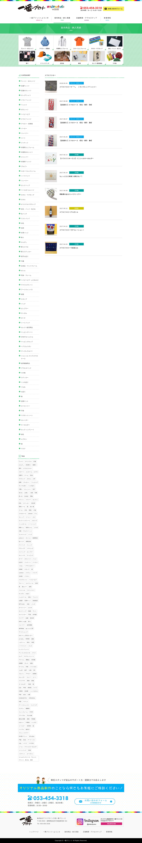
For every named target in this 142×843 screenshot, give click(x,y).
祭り (22, 237)
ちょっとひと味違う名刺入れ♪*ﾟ (71, 176)
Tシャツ (21, 461)
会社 (24, 694)
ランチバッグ (22, 534)
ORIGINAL (32, 698)
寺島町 (21, 569)
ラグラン (28, 572)
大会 (20, 743)
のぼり (23, 391)
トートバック (25, 322)
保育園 (33, 659)
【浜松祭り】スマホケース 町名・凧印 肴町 (76, 140)
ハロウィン (22, 642)
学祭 (27, 666)
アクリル (21, 659)
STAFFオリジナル (27, 337)
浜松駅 (26, 691)
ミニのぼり (24, 382)
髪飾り (35, 465)
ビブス (36, 472)
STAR (31, 712)
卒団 (24, 687)
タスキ (30, 607)
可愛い (21, 489)
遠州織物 (29, 625)
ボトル (23, 270)
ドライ (34, 653)
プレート (21, 583)
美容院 (29, 687)
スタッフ (27, 569)
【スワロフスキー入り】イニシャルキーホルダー (77, 158)
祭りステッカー (26, 251)
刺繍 (29, 611)
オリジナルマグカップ (28, 204)
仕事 (30, 670)
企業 (29, 694)
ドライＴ (28, 499)
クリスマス (22, 680)
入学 (34, 479)
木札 (22, 223)
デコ (35, 513)
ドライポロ (33, 666)
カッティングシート (27, 429)
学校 (20, 694)
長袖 (28, 680)
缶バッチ (24, 214)
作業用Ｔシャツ (26, 161)
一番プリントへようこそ (51, 832)
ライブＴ (21, 618)
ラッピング (34, 482)
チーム (26, 475)
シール (21, 746)
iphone (30, 513)
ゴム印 (21, 670)
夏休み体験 (22, 719)
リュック (29, 545)
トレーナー (24, 133)
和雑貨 (33, 719)
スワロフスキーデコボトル (69, 212)
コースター (22, 726)
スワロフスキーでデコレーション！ (72, 230)
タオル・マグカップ (27, 195)
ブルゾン (24, 166)
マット (35, 611)
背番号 (21, 475)
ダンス (26, 663)
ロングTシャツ (26, 95)
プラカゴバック (26, 368)
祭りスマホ (24, 247)
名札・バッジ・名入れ (28, 209)
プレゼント (26, 482)
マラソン (21, 499)
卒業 (20, 701)
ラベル (21, 510)
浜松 (28, 604)
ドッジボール (22, 524)
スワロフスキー (27, 468)
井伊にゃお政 (22, 621)
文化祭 (21, 576)
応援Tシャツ (25, 86)
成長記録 (28, 541)
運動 (31, 496)
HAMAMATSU (23, 698)
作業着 (21, 691)
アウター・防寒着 (27, 124)
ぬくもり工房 (29, 628)
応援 (35, 461)
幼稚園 (21, 663)
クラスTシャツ (23, 579)
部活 (31, 475)
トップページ (34, 832)
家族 (32, 680)
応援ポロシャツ (26, 90)
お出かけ (21, 538)
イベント (28, 517)
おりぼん (21, 639)
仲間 (32, 642)
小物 (34, 510)
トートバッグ (32, 524)
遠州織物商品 (25, 363)
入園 (31, 492)
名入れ (21, 492)
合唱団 (21, 600)
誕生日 (28, 729)
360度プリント (23, 736)
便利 (30, 586)
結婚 (27, 618)
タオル (23, 199)
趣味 (32, 639)
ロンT (20, 656)
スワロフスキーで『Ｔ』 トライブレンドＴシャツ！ (78, 87)
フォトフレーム (23, 712)
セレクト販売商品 (27, 327)
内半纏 (35, 614)
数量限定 (35, 538)
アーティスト (31, 740)
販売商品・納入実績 (72, 832)
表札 (22, 434)
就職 (20, 482)
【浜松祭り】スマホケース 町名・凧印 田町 (76, 105)
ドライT (35, 572)
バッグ (23, 304)
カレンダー (24, 420)
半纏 (22, 261)
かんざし (24, 242)
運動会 (28, 659)
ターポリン (30, 753)
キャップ (21, 517)
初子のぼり (24, 256)
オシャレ (28, 538)
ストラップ (22, 552)
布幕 (29, 750)
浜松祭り (28, 465)
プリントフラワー (24, 733)
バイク (25, 743)
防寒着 (35, 673)
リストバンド (25, 218)
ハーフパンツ (25, 176)
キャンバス (22, 555)
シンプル (21, 729)
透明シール (22, 506)
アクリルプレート (27, 285)
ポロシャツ (24, 109)
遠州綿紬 (21, 628)
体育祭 (29, 726)
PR (34, 670)
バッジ (35, 559)
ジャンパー (24, 157)
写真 (36, 492)
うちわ (23, 387)
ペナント (25, 701)
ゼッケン (35, 499)
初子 (34, 489)
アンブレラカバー (27, 351)
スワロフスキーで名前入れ (69, 248)
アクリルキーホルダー (31, 746)
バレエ (30, 646)
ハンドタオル (34, 691)
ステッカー (24, 377)
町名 (20, 503)
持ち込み (31, 736)
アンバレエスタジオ (24, 653)
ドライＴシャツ (26, 100)
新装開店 (35, 600)
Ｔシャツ (24, 105)
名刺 (22, 228)
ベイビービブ (25, 114)
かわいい (21, 722)
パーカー (24, 128)
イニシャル (22, 590)
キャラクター (22, 614)
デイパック (22, 545)
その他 (23, 373)
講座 (28, 719)
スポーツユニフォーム (28, 171)
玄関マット (24, 401)
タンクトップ (25, 185)
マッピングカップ (27, 341)
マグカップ (22, 479)
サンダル (24, 313)
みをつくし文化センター (26, 635)
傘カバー (24, 586)
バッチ (33, 604)
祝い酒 (32, 506)
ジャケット (24, 142)
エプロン (24, 439)
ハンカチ (34, 722)
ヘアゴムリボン (26, 346)
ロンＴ (29, 677)
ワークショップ (23, 632)
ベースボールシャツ (27, 190)
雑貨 (22, 294)
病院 (31, 663)
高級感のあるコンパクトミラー (70, 194)
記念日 (21, 562)
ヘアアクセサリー (30, 566)
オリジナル (28, 461)
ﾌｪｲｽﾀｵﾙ (31, 743)
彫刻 (30, 510)
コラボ (36, 527)
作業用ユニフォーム (27, 147)
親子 (26, 670)
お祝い (26, 492)
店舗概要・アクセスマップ (92, 832)
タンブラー (24, 308)
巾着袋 (28, 722)
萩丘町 (33, 503)
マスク (23, 448)
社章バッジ (24, 232)
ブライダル (22, 715)
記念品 (26, 496)
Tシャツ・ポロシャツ (28, 81)
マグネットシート (27, 415)
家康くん (21, 527)
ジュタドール (22, 597)
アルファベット (27, 531)
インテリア (34, 705)
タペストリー (25, 406)
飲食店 (32, 618)
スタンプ (24, 299)
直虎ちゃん (29, 527)
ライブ (35, 687)
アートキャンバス (27, 289)
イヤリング (30, 548)
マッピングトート (27, 332)
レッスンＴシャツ (24, 649)
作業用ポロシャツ (27, 152)
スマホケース (22, 513)
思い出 (21, 496)
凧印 (20, 468)
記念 (20, 687)
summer (21, 572)
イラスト (27, 576)
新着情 (108, 832)
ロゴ (34, 517)
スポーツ (21, 472)
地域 (29, 684)
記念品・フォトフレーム (29, 266)
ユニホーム (29, 472)
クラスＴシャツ (26, 119)
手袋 (22, 410)
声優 (20, 740)
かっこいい (28, 489)
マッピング (30, 555)
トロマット (22, 753)
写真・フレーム (26, 275)
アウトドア (22, 548)
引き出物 (29, 715)
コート (23, 138)
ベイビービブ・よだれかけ (30, 280)
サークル (21, 666)
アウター (28, 673)
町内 (28, 642)
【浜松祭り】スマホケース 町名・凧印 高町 (76, 122)
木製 (20, 531)
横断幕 (28, 708)
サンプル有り (22, 485)
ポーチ (23, 318)
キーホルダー (25, 425)
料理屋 (28, 639)
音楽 (24, 740)
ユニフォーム (29, 583)
